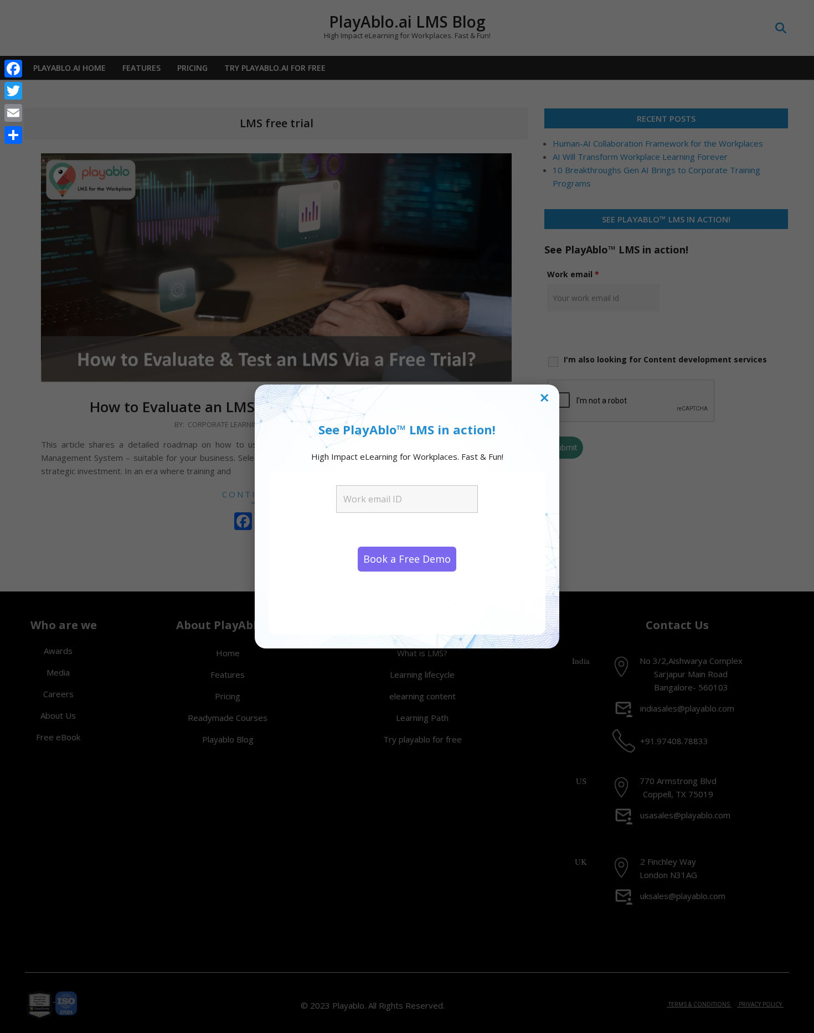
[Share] (13, 135)
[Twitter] (13, 91)
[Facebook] (13, 69)
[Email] (13, 113)
